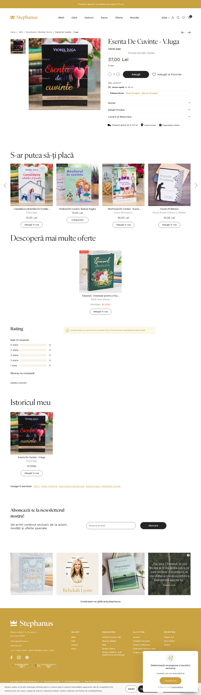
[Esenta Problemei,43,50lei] (169, 185)
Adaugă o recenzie (18, 383)
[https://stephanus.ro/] (27, 17)
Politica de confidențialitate (90, 691)
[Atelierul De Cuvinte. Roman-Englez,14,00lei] (77, 185)
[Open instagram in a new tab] (19, 657)
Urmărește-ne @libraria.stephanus (100, 601)
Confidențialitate (71, 681)
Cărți (36, 486)
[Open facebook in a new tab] (11, 657)
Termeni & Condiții (50, 681)
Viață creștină (49, 486)
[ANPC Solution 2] (45, 666)
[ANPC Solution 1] (21, 666)
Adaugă (136, 74)
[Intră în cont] (172, 17)
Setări (131, 688)
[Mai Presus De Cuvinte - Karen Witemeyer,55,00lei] (123, 185)
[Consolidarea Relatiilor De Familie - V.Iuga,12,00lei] (31, 185)
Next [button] (196, 185)
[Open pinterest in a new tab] (27, 657)
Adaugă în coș (31, 225)
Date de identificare (92, 681)
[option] (100, 283)
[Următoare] (188, 32)
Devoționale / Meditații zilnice (103, 486)
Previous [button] (5, 185)
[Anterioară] (183, 32)
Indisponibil (77, 220)
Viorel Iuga (114, 48)
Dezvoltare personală (71, 486)
